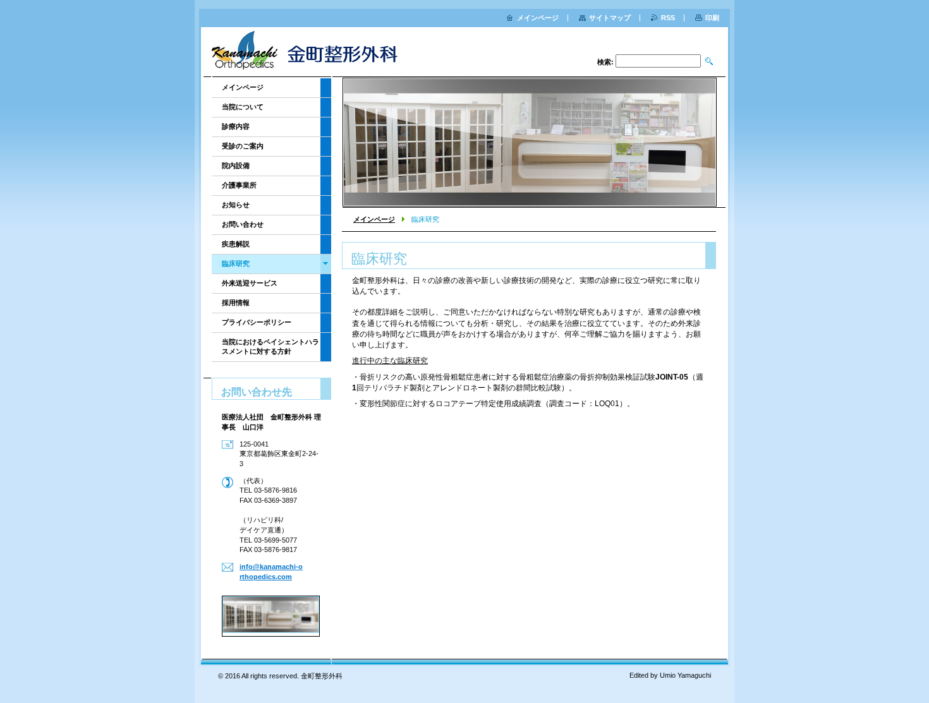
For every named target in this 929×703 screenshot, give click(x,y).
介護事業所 (239, 185)
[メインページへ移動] (310, 53)
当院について (243, 107)
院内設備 (236, 165)
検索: (605, 62)
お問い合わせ (243, 224)
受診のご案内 (243, 146)
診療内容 (236, 126)
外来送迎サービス (249, 283)
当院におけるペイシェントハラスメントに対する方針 (270, 346)
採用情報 (236, 302)
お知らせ (236, 204)
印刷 (712, 17)
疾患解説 (236, 244)
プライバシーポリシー (256, 322)
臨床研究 (236, 263)
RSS (668, 17)
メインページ (374, 219)
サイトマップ (610, 17)
